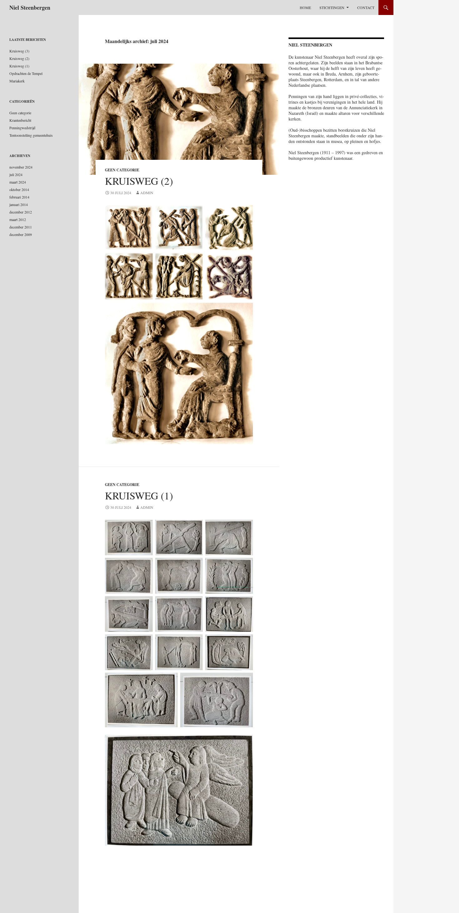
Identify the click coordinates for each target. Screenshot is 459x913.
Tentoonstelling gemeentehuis (31, 135)
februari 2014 (19, 196)
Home (305, 7)
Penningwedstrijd (22, 127)
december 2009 (20, 234)
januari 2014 (18, 204)
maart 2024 (17, 181)
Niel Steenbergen (29, 7)
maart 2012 (17, 219)
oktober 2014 (19, 189)
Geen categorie (122, 170)
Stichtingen (331, 7)
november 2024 (20, 166)
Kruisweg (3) (19, 50)
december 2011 (20, 226)
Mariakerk (17, 80)
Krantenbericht (20, 120)
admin (146, 192)
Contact (365, 7)
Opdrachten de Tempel (25, 73)
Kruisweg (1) (139, 495)
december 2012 (20, 211)
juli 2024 (15, 174)
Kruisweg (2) (139, 181)
